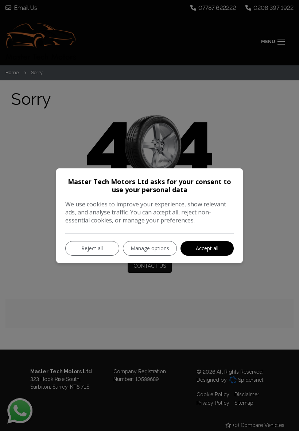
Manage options (150, 248)
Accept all (207, 248)
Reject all (92, 248)
